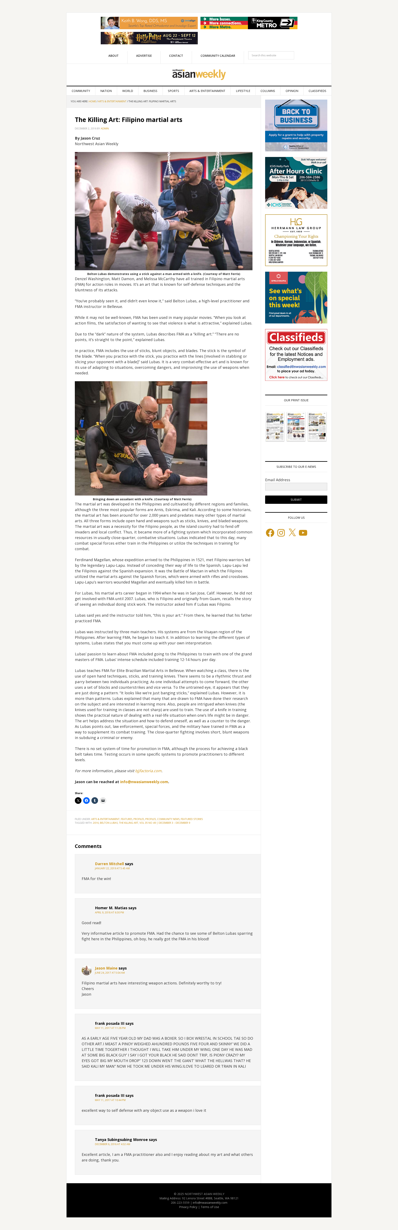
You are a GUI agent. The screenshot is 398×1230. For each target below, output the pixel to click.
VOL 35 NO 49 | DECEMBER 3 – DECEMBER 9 (165, 823)
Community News (168, 819)
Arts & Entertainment (105, 819)
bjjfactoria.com (148, 770)
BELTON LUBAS (109, 823)
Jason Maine (106, 968)
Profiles (138, 819)
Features (126, 819)
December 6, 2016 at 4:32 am (112, 1144)
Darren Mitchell (109, 863)
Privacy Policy (188, 1207)
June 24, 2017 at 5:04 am (110, 972)
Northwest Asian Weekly (199, 74)
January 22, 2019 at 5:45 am (112, 868)
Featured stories (192, 819)
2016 (96, 823)
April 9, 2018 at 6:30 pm (109, 912)
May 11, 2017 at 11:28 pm (110, 1028)
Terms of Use (210, 1207)
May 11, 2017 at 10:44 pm (110, 1100)
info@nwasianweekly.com (144, 781)
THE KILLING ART (128, 823)
